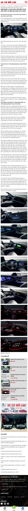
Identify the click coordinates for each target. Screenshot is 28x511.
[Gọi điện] (13, 508)
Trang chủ (3, 497)
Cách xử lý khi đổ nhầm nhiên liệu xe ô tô (11, 451)
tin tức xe (9, 6)
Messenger (23, 510)
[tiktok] (7, 503)
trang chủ (3, 6)
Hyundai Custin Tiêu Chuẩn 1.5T (18, 380)
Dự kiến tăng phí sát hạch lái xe (9, 469)
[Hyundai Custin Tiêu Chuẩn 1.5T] (5, 383)
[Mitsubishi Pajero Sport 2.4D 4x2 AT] (5, 369)
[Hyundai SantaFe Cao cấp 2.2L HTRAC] (5, 376)
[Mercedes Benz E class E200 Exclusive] (5, 397)
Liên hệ (22, 497)
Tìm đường (5, 510)
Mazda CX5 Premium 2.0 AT (17, 359)
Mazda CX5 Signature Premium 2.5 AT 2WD (18, 389)
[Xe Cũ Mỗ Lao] (9, 2)
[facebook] (2, 503)
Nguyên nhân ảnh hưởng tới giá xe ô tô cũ (11, 454)
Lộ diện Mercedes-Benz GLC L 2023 (9, 472)
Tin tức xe (16, 497)
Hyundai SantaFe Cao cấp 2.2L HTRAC (18, 375)
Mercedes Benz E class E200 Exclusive (17, 396)
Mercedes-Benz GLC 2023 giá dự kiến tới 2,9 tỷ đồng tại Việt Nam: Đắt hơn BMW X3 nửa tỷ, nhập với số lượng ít (13, 447)
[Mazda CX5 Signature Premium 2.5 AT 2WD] (5, 390)
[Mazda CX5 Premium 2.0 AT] (5, 362)
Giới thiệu (9, 497)
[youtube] (5, 503)
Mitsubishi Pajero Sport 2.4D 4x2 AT (19, 367)
